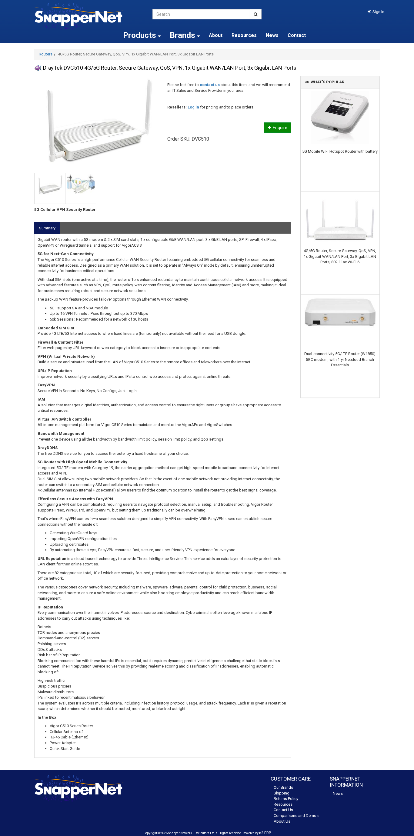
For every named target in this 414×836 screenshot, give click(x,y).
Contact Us (283, 810)
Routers (45, 54)
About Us (282, 821)
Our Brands (283, 787)
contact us (210, 84)
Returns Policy (286, 798)
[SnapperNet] (88, 16)
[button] (376, 11)
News (272, 35)
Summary (47, 228)
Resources (244, 35)
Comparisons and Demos (296, 815)
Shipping (281, 793)
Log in (193, 107)
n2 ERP (265, 833)
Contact (297, 35)
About (215, 35)
